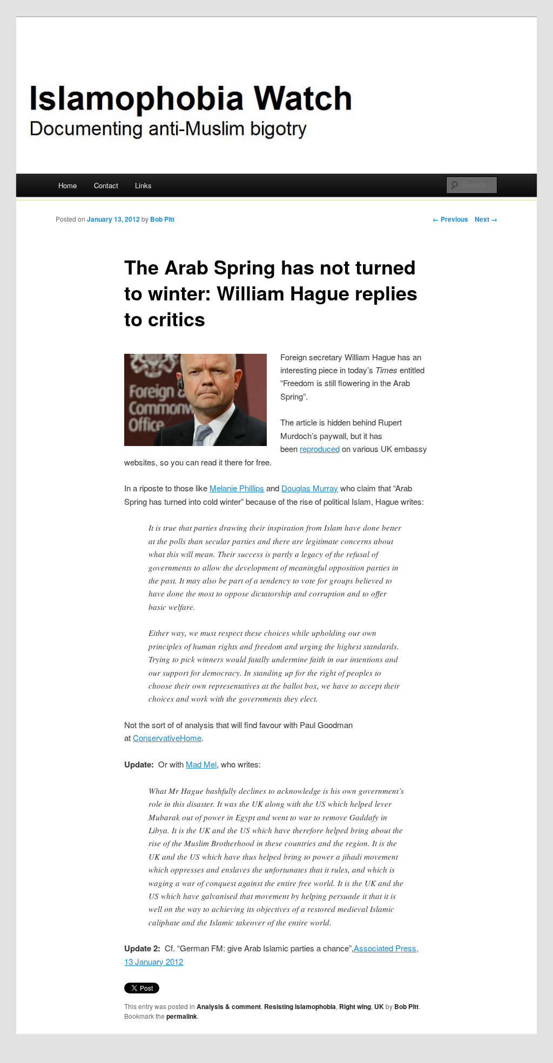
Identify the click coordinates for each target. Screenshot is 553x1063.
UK (379, 1006)
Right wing (355, 1006)
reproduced (320, 448)
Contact (106, 185)
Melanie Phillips (237, 487)
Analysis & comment (229, 1006)
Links (143, 185)
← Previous (450, 219)
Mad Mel (201, 764)
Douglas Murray (309, 487)
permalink (181, 1016)
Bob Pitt (162, 219)
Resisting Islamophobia (300, 1006)
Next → (486, 219)
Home (67, 185)
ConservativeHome (167, 737)
